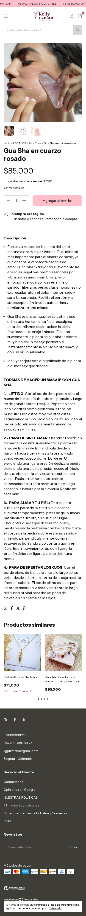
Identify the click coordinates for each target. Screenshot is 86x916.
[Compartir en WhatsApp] (6, 608)
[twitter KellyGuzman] (24, 720)
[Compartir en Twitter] (18, 608)
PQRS (8, 821)
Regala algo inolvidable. (33, 3)
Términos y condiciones (21, 805)
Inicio (7, 143)
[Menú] (6, 16)
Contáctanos (13, 782)
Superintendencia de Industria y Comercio (35, 813)
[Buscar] (77, 30)
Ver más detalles (14, 187)
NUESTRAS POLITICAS (21, 797)
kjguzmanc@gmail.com (21, 751)
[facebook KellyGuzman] (14, 720)
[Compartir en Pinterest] (24, 608)
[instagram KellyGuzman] (5, 720)
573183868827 (15, 735)
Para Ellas (34, 143)
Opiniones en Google (20, 790)
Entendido (55, 908)
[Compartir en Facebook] (12, 608)
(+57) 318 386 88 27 (18, 743)
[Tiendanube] (21, 900)
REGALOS (19, 143)
